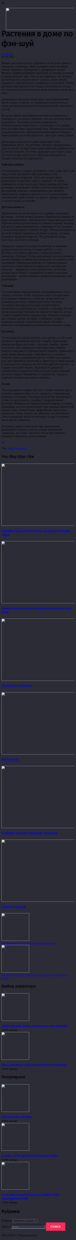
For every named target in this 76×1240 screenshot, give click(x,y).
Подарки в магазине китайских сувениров (29, 833)
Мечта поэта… (10, 759)
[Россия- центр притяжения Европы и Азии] (15, 1149)
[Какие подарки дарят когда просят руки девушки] (15, 1019)
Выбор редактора (17, 448)
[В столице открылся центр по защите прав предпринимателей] (15, 1188)
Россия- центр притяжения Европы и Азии (29, 1155)
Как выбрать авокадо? (16, 685)
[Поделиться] (2, 442)
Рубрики (6, 1220)
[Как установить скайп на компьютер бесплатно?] (15, 1058)
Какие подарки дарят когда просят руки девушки (34, 1026)
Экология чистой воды (16, 1117)
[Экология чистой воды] (15, 1110)
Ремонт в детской (13, 907)
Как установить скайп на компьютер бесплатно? (34, 1065)
